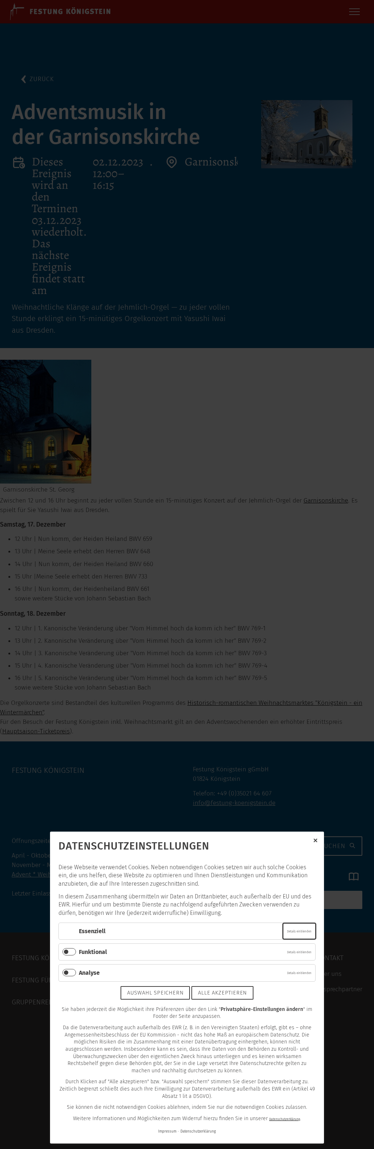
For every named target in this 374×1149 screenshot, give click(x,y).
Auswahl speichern (155, 992)
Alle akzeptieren (222, 992)
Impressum (167, 1131)
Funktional (93, 951)
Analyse (89, 972)
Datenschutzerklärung (284, 1119)
